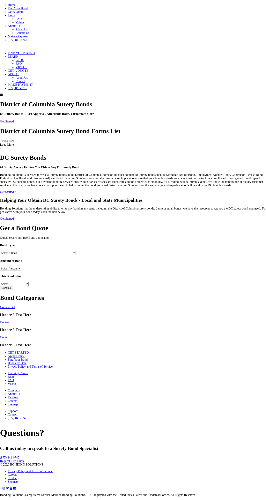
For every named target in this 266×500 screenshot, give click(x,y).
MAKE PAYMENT (20, 84)
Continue (6, 287)
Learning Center (18, 373)
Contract (5, 322)
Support (13, 411)
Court (3, 337)
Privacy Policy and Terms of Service (30, 366)
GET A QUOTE (18, 70)
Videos (20, 22)
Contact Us (22, 32)
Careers (12, 400)
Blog (11, 376)
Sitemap (13, 404)
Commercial (7, 307)
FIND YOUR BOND (21, 53)
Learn (11, 15)
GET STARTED (18, 352)
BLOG (20, 60)
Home (11, 4)
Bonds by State (17, 363)
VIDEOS (21, 67)
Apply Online (16, 356)
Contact (20, 81)
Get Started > (8, 192)
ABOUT (13, 74)
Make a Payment (18, 36)
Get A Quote (15, 11)
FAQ (19, 18)
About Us (14, 25)
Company (14, 390)
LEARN (13, 56)
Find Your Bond (18, 8)
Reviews (13, 397)
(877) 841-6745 (17, 39)
